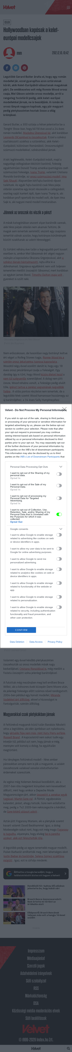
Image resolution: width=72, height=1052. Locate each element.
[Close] (65, 410)
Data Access (36, 641)
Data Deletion (17, 641)
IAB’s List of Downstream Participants (40, 456)
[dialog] (36, 526)
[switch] (59, 474)
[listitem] (36, 466)
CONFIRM (21, 630)
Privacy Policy (55, 641)
